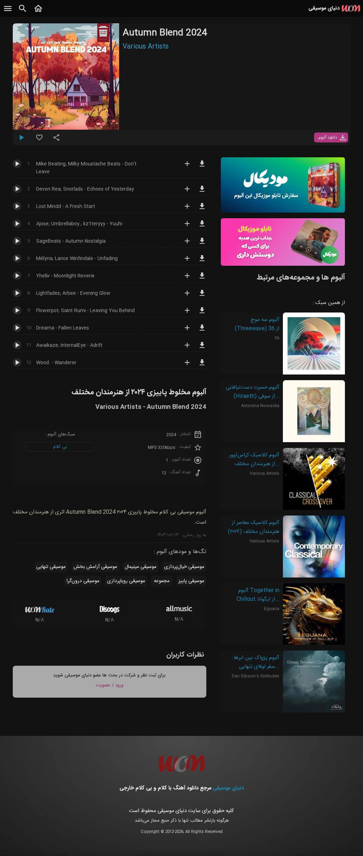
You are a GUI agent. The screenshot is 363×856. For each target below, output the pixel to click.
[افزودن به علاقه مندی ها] (39, 140)
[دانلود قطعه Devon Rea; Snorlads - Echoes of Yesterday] (202, 192)
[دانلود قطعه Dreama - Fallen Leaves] (202, 330)
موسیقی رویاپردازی (126, 581)
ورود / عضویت (109, 685)
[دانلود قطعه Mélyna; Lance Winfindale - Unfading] (202, 261)
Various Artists (146, 46)
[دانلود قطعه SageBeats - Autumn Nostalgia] (202, 244)
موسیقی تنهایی (51, 567)
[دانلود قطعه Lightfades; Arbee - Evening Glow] (202, 296)
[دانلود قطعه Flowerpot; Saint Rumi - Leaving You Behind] (202, 313)
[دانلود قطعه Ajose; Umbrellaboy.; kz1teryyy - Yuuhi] (202, 226)
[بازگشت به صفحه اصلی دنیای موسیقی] (38, 12)
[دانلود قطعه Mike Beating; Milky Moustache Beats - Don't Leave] (202, 166)
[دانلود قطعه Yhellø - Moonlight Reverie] (202, 278)
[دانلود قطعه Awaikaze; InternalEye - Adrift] (202, 348)
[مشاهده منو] (8, 12)
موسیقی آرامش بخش (95, 567)
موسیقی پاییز (191, 581)
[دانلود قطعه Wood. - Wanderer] (202, 365)
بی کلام (60, 447)
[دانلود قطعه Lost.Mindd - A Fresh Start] (202, 209)
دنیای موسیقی (228, 788)
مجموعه (161, 581)
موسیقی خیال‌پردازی (184, 567)
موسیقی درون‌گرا (82, 581)
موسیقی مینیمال (140, 567)
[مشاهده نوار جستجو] (23, 12)
